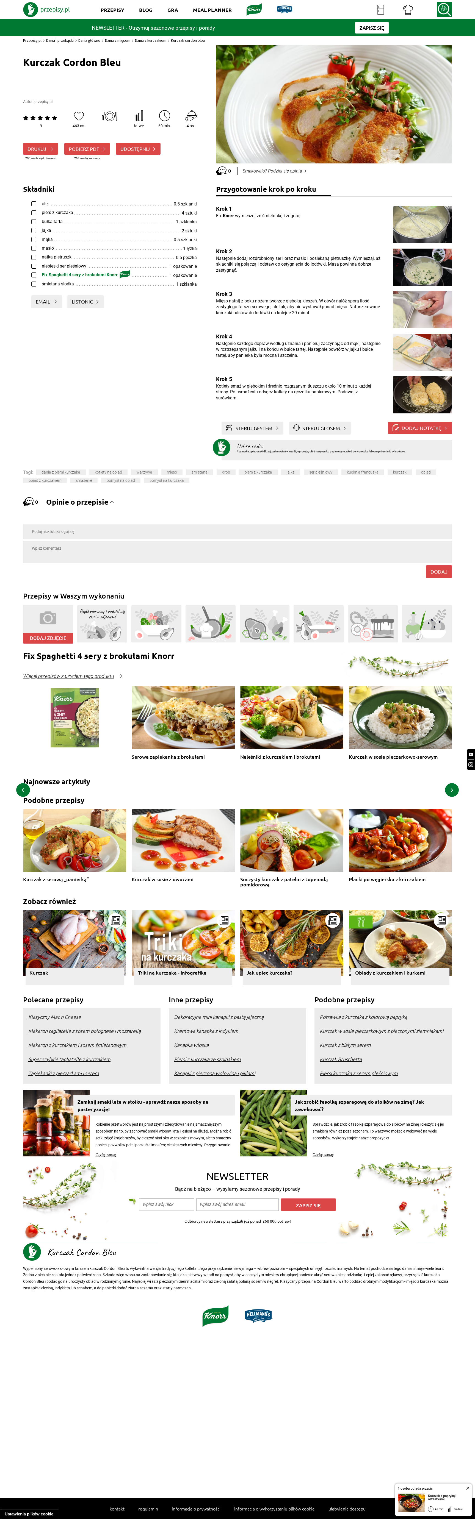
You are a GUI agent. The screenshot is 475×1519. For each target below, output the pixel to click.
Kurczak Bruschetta (341, 1059)
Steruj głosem (321, 428)
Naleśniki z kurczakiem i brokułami (280, 757)
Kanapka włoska (191, 1045)
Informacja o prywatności (196, 1508)
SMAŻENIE (84, 480)
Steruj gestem (254, 428)
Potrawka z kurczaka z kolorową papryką (363, 1017)
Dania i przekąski (60, 40)
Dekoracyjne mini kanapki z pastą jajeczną (219, 1017)
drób (226, 472)
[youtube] (471, 754)
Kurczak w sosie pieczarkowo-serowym (393, 757)
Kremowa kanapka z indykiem (206, 1031)
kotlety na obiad (108, 472)
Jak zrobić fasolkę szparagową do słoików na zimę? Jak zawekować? (359, 1105)
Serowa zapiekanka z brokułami (168, 757)
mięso (172, 472)
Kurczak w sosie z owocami (163, 879)
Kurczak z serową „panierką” (56, 879)
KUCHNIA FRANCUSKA (363, 472)
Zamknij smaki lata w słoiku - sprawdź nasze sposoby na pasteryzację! (143, 1105)
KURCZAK (400, 472)
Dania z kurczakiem (150, 40)
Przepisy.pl (32, 40)
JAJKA (291, 472)
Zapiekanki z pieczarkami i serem (63, 1073)
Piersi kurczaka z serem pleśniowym (359, 1073)
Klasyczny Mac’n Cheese (54, 1017)
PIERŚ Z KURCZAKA (258, 472)
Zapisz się (308, 1205)
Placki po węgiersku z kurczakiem (387, 879)
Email (43, 301)
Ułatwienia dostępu (347, 1508)
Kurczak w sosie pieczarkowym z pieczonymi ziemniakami (381, 1031)
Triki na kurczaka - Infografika (172, 972)
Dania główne (89, 40)
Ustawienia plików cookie (29, 1514)
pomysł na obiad (121, 480)
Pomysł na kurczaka (167, 480)
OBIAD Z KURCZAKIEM (45, 480)
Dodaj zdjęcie (48, 638)
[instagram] (471, 765)
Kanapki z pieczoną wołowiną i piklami (214, 1073)
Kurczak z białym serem (345, 1045)
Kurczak (38, 972)
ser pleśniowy (320, 472)
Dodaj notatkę (421, 428)
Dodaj (439, 571)
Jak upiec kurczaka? (269, 972)
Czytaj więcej (106, 1154)
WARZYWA (144, 472)
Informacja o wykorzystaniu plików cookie (274, 1508)
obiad (426, 472)
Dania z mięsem (117, 40)
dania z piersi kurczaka (61, 472)
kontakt (117, 1508)
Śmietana (200, 472)
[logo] (46, 9)
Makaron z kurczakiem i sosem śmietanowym (77, 1045)
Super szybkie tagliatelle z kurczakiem (69, 1059)
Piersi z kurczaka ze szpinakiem (207, 1059)
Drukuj (37, 149)
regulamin (148, 1508)
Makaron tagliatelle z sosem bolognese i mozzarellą (84, 1031)
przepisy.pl (43, 101)
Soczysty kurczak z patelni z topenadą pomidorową (284, 882)
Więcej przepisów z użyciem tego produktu (68, 676)
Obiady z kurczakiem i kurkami (390, 972)
